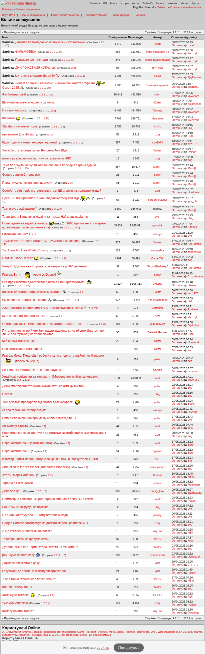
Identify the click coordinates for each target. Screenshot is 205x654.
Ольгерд (193, 612)
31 (84, 75)
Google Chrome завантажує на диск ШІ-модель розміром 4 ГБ (45, 523)
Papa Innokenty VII (157, 51)
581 (27, 285)
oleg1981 (193, 86)
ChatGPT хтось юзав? (18, 258)
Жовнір (157, 475)
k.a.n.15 (181, 631)
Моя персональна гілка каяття (23, 316)
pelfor (157, 174)
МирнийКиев (157, 323)
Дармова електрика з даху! (21, 563)
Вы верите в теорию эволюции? (25, 300)
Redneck (130, 631)
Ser (157, 459)
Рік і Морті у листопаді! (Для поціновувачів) (32, 370)
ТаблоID (147, 3)
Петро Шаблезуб (157, 266)
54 (61, 208)
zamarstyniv (9, 634)
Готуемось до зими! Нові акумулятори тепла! (34, 571)
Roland (192, 151)
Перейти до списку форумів (22, 32)
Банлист (140, 14)
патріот (192, 572)
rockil (191, 45)
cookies (103, 648)
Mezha (184, 3)
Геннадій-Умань (41, 634)
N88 (190, 532)
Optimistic (194, 325)
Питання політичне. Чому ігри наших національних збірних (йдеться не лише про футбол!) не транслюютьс (53, 332)
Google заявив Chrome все (21, 174)
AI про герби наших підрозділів (24, 410)
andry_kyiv (157, 491)
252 (51, 94)
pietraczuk (194, 556)
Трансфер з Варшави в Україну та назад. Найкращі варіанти (45, 216)
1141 (76, 227)
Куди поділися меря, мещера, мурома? (30, 142)
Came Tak (157, 258)
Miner (119, 631)
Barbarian (50, 631)
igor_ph (192, 201)
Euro (191, 135)
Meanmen (158, 118)
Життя (135, 3)
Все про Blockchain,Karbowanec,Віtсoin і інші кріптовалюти (44, 282)
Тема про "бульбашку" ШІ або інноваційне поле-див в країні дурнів (49, 165)
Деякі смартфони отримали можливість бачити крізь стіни (43, 386)
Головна (7, 9)
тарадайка (157, 250)
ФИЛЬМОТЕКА (25, 51)
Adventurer (14, 631)
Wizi (160, 631)
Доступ (196, 3)
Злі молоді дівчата (15, 426)
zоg (157, 134)
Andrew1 (27, 631)
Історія (124, 3)
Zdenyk (192, 226)
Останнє (177, 45)
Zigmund (157, 307)
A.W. (157, 315)
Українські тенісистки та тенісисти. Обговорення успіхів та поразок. (50, 376)
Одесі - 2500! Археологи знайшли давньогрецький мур (41, 198)
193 (46, 118)
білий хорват (158, 467)
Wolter (157, 150)
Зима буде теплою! (16, 595)
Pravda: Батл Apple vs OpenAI (29, 274)
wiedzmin (193, 119)
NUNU (158, 126)
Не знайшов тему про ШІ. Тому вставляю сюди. (35, 515)
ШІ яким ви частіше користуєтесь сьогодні (32, 292)
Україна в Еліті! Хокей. (18, 483)
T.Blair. (158, 75)
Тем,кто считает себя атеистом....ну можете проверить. (41, 241)
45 (6, 45)
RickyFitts (143, 631)
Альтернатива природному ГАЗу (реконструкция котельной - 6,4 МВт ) (52, 308)
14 (3, 244)
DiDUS (157, 595)
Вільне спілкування (28, 9)
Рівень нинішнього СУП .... (21, 234)
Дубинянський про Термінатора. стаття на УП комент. (40, 547)
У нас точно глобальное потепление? (29, 579)
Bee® (191, 403)
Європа (160, 3)
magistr (192, 604)
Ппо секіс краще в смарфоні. (22, 349)
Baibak (38, 631)
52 (62, 126)
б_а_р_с (193, 564)
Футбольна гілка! (14, 94)
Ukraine (157, 283)
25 (48, 87)
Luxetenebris (157, 555)
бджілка (157, 451)
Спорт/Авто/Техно (95, 14)
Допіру (157, 515)
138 (27, 379)
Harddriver (194, 192)
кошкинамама (102, 634)
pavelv (158, 483)
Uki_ (190, 127)
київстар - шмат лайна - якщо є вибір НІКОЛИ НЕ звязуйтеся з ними (50, 459)
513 (186, 32)
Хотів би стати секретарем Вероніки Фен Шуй (34, 150)
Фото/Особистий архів (64, 14)
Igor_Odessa (99, 631)
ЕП (105, 3)
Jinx (190, 427)
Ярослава (72, 634)
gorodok (157, 225)
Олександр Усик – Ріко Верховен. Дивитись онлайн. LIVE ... (43, 324)
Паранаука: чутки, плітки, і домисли (27, 182)
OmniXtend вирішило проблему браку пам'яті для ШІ (39, 418)
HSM (191, 476)
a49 (157, 563)
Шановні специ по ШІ (17, 587)
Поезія (7, 394)
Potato (157, 43)
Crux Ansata (195, 276)
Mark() (157, 166)
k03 (190, 631)
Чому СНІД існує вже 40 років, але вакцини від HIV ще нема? (45, 266)
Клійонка (9, 118)
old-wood (193, 342)
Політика (95, 3)
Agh (190, 596)
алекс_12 (86, 634)
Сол (62, 634)
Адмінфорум (121, 14)
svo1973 (157, 142)
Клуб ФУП (8, 14)
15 (26, 168)
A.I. (4, 631)
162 (52, 110)
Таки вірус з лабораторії (19, 208)
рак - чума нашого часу (18, 555)
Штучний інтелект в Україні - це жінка (28, 102)
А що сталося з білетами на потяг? (27, 531)
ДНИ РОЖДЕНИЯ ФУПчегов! (35, 67)
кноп (157, 94)
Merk (112, 631)
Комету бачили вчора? (18, 611)
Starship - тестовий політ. (20, 126)
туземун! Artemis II (15, 603)
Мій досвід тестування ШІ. (20, 341)
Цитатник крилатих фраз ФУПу (37, 75)
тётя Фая (157, 67)
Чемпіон (173, 3)
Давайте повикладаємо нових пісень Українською (50, 42)
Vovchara (193, 95)
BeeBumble (195, 243)
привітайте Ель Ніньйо (18, 134)
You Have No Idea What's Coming (25, 250)
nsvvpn (157, 369)
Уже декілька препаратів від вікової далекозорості (38, 402)
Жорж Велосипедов (157, 59)
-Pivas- (157, 539)
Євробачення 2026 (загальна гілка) (27, 443)
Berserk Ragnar (157, 199)
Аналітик (23, 634)
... (181, 32)
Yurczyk (193, 53)
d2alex (158, 102)
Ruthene (193, 309)
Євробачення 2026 (15, 451)
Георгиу (157, 110)
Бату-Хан (157, 531)
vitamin (198, 631)
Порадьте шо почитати (31, 59)
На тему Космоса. (14, 110)
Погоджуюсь (128, 648)
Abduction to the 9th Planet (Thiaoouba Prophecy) (36, 467)
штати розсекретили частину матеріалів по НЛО (36, 158)
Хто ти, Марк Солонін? (18, 475)
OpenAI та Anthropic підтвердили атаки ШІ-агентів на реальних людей (51, 190)
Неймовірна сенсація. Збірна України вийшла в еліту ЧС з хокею (48, 499)
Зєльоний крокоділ (157, 85)
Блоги (113, 3)
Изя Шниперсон (158, 299)
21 (76, 300)
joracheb (169, 631)
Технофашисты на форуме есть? (25, 539)
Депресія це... (12, 491)
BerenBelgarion (66, 631)
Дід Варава (195, 77)
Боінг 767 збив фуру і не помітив (25, 507)
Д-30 (55, 634)
